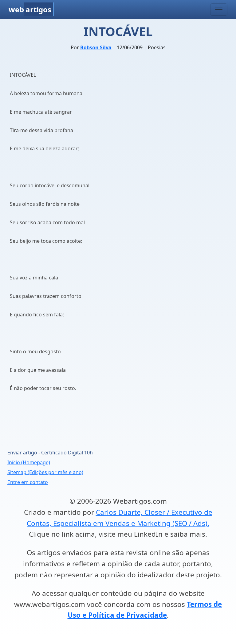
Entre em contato (27, 482)
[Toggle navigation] (218, 9)
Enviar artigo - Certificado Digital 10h (50, 452)
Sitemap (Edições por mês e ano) (45, 472)
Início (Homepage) (28, 462)
